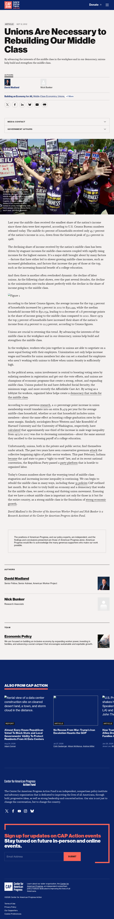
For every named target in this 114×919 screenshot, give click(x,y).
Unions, (61, 96)
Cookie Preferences (12, 914)
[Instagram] (25, 811)
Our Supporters (11, 910)
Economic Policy (18, 636)
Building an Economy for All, (18, 96)
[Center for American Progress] (8, 5)
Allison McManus (75, 746)
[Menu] (107, 5)
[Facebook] (13, 811)
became (12, 459)
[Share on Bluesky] (30, 105)
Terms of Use (9, 903)
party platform (69, 463)
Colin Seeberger (60, 746)
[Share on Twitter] (7, 105)
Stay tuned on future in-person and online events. (52, 841)
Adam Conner (10, 746)
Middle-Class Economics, (45, 96)
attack (93, 450)
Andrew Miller (89, 746)
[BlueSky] (32, 811)
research (45, 405)
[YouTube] (19, 811)
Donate (94, 4)
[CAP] (14, 887)
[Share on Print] (45, 105)
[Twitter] (6, 811)
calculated (14, 430)
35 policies (81, 483)
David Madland (16, 578)
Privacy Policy (10, 907)
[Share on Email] (37, 105)
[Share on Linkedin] (22, 105)
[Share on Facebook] (15, 105)
